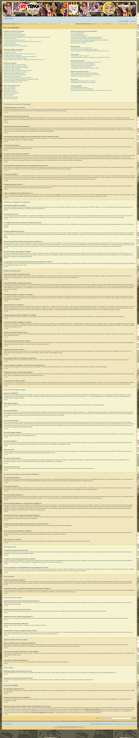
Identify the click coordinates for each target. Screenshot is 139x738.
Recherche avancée (131, 7)
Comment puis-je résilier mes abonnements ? (81, 76)
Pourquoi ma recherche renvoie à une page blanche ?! (83, 65)
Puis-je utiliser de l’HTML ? (10, 88)
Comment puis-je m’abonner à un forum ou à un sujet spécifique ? (86, 74)
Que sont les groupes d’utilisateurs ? (79, 35)
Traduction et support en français (61, 727)
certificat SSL (82, 727)
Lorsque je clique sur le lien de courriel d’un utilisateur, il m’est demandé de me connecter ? (24, 59)
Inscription (125, 21)
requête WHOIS (129, 707)
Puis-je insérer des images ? (10, 91)
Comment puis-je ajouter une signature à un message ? (16, 67)
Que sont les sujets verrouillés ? (11, 97)
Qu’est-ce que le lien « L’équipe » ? (79, 43)
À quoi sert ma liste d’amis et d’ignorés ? (80, 55)
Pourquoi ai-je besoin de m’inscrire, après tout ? (15, 34)
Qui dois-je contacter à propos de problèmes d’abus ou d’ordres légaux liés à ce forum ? (91, 90)
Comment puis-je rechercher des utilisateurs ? (81, 66)
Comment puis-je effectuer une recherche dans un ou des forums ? (86, 62)
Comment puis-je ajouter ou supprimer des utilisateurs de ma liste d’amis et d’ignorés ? (90, 57)
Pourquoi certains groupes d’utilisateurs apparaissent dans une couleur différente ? (90, 40)
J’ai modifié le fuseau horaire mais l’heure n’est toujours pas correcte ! (20, 53)
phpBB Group (45, 690)
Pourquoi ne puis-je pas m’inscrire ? (12, 44)
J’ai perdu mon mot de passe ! (11, 38)
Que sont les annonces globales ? (11, 92)
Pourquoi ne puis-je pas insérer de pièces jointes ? (15, 74)
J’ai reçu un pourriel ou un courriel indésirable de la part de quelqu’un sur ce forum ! (90, 50)
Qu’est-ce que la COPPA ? (10, 43)
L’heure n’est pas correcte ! (10, 52)
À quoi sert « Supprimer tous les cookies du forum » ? (16, 45)
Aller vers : (98, 718)
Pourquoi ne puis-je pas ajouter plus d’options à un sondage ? (18, 70)
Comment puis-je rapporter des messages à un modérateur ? (18, 77)
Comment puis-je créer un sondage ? (12, 69)
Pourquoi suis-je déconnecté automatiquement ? (15, 35)
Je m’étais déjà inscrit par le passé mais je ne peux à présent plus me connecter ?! (23, 41)
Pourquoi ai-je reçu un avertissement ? (12, 76)
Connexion (132, 21)
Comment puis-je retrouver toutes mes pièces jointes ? (83, 82)
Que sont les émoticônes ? (10, 89)
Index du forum (9, 18)
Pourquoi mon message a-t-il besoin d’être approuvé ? (16, 80)
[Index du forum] (22, 7)
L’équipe (92, 723)
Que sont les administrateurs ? (78, 32)
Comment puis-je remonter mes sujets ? (13, 82)
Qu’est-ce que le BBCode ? (10, 87)
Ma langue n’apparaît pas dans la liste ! (13, 55)
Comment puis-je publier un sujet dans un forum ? (15, 64)
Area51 (100, 699)
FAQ (120, 21)
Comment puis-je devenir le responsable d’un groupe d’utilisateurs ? (86, 38)
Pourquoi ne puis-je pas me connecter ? (13, 32)
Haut (6, 112)
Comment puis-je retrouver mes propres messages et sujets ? (85, 68)
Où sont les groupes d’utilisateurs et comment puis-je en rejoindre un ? (87, 37)
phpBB (64, 726)
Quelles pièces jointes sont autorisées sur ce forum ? (83, 81)
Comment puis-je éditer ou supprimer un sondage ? (15, 71)
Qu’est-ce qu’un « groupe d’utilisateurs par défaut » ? (83, 41)
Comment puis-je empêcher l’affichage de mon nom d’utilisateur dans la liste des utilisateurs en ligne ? (27, 37)
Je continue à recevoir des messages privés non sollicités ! (84, 49)
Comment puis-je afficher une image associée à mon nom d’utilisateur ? (20, 56)
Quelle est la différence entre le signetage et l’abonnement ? (84, 73)
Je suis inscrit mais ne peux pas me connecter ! (15, 40)
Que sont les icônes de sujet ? (11, 98)
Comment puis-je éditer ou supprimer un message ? (16, 66)
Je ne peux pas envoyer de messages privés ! (81, 47)
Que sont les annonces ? (9, 94)
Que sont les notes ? (8, 95)
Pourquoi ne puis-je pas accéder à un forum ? (14, 73)
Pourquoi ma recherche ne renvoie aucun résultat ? (82, 63)
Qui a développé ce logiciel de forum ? (79, 87)
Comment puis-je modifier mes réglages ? (13, 50)
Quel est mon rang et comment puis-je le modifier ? (15, 58)
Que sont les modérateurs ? (77, 34)
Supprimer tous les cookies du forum (103, 723)
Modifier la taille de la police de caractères (133, 18)
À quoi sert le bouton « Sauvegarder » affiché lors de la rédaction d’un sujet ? (21, 79)
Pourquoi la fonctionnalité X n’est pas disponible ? (82, 88)
